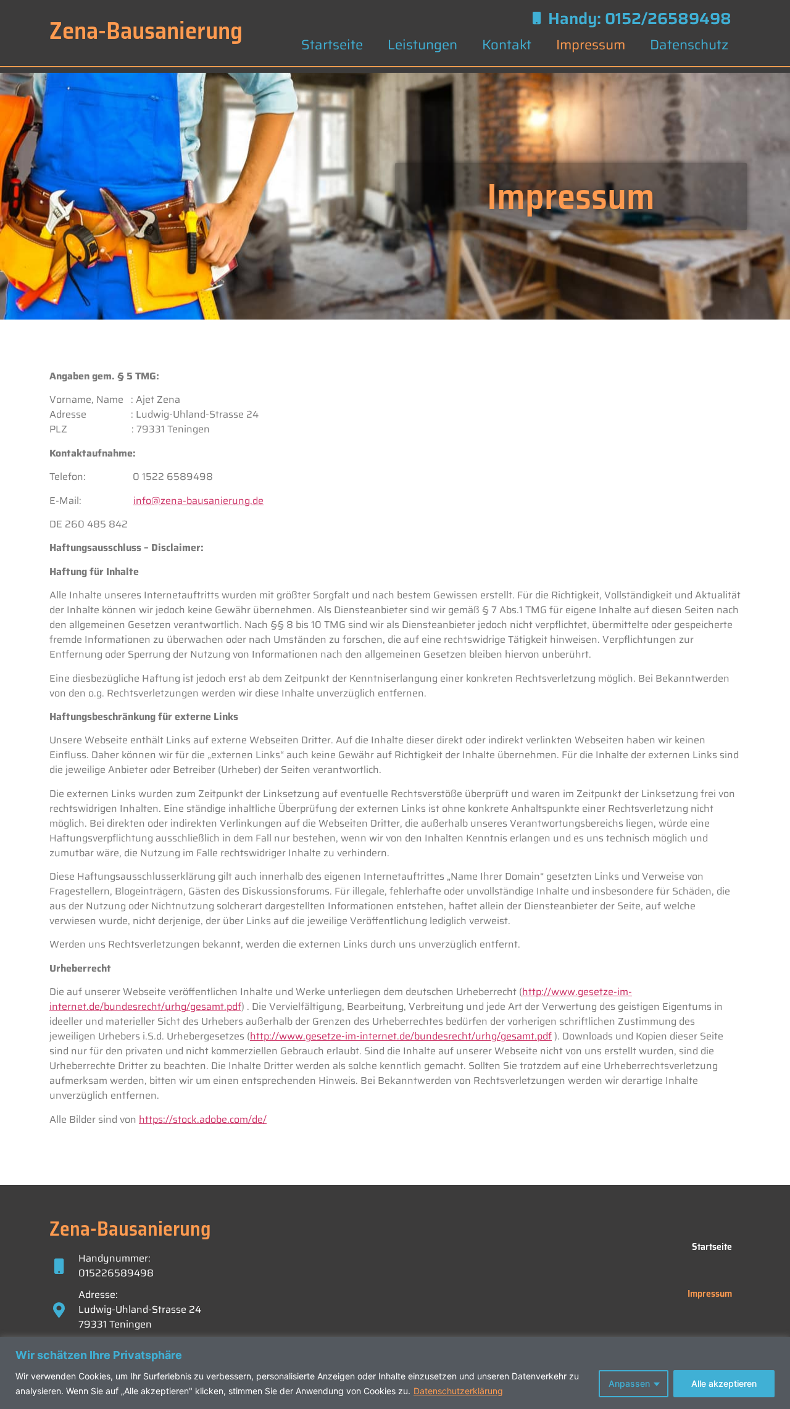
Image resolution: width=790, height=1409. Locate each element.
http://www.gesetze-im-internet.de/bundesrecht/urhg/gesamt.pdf (401, 1036)
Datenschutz (689, 45)
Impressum (590, 45)
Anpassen (629, 1383)
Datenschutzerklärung (458, 1391)
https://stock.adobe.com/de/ (203, 1119)
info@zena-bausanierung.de (198, 500)
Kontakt (506, 45)
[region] (395, 1373)
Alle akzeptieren (724, 1383)
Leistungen (422, 45)
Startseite (332, 45)
